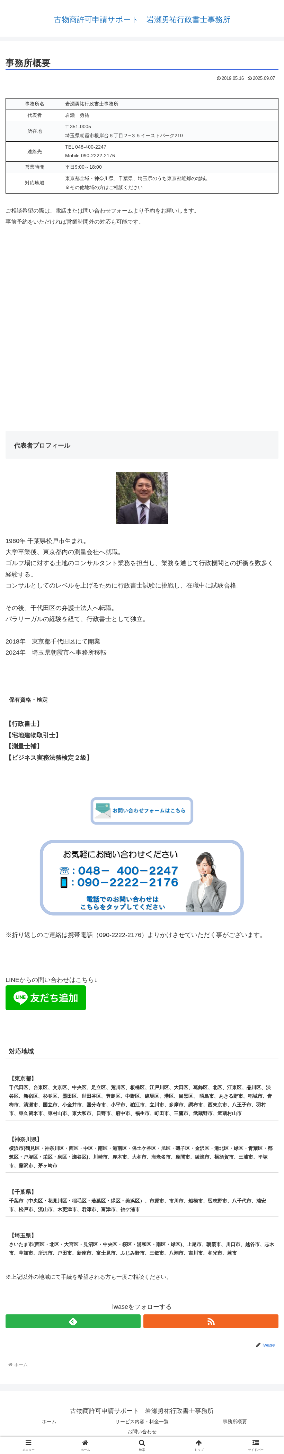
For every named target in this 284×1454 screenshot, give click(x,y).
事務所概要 (235, 1421)
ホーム (49, 1421)
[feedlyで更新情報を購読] (73, 1321)
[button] (263, 1093)
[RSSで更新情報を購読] (210, 1321)
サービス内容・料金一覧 (142, 1421)
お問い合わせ (142, 1431)
